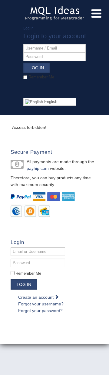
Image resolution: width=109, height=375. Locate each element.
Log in (24, 284)
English (50, 101)
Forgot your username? (41, 303)
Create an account (36, 297)
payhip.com (38, 168)
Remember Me (28, 273)
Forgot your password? (40, 310)
